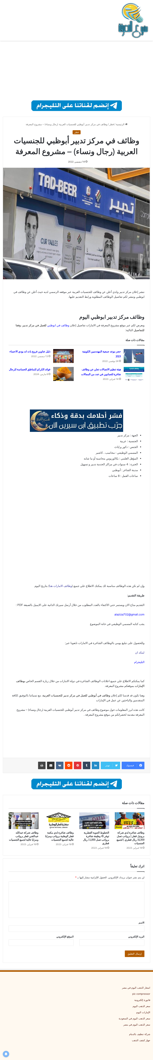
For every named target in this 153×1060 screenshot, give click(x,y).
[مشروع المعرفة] (132, 20)
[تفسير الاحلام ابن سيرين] (76, 420)
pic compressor (141, 993)
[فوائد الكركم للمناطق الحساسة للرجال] (63, 374)
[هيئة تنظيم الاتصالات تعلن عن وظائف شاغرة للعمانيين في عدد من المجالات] (134, 374)
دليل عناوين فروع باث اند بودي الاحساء (30, 351)
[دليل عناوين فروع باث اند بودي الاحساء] (63, 356)
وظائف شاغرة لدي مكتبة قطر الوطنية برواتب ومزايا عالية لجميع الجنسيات (59, 836)
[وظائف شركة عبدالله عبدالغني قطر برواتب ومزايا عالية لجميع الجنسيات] (23, 820)
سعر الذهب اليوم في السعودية (134, 1018)
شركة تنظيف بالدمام (139, 1034)
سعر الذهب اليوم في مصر (136, 1024)
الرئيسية (120, 124)
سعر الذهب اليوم (141, 1006)
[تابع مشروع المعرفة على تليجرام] (76, 105)
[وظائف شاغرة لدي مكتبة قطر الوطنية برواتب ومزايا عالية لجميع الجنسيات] (59, 820)
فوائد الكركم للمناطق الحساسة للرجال (29, 369)
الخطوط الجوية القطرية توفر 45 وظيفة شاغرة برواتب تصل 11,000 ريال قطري (96, 838)
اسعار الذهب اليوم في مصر (136, 987)
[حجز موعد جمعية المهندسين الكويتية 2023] (134, 356)
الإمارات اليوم (143, 1012)
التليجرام (139, 662)
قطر (111, 124)
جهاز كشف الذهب (141, 1040)
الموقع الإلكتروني (65, 936)
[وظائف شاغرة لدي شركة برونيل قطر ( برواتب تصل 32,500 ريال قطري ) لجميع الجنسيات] (130, 820)
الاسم (141, 922)
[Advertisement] (76, 70)
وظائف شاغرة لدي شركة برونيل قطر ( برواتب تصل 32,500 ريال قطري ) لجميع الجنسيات (130, 838)
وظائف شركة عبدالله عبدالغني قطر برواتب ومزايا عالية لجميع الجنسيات (23, 836)
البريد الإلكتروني (136, 936)
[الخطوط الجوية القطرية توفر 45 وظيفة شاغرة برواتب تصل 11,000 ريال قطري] (94, 820)
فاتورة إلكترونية (142, 999)
